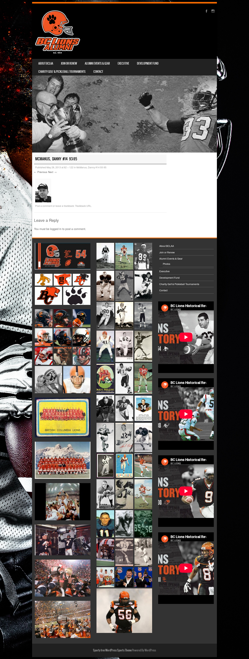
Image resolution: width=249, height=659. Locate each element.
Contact (98, 71)
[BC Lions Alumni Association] (57, 31)
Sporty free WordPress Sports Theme (112, 650)
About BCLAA (45, 63)
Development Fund (148, 63)
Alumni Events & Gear (97, 63)
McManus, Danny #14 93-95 (91, 167)
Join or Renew (69, 63)
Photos (166, 263)
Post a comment (43, 205)
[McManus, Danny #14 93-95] (43, 201)
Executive (123, 63)
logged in (55, 229)
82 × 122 (68, 167)
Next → (52, 172)
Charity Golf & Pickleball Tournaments (62, 71)
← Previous (40, 172)
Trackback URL (83, 205)
